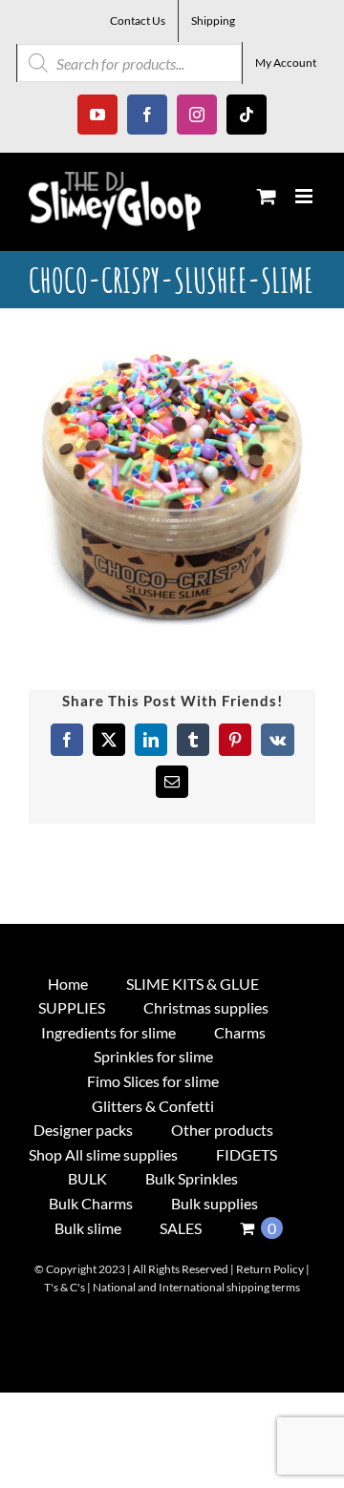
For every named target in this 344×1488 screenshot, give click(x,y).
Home (68, 984)
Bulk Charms (91, 1203)
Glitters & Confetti (153, 1106)
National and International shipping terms (196, 1287)
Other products (222, 1130)
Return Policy (270, 1269)
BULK (87, 1178)
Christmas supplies (206, 1007)
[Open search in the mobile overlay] (129, 63)
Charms (240, 1032)
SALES (181, 1228)
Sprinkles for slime (153, 1056)
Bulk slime (87, 1228)
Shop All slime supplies (103, 1154)
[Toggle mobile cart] (266, 196)
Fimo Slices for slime (153, 1081)
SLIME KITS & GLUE (192, 984)
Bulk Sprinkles (191, 1178)
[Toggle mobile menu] (305, 196)
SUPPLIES (71, 1007)
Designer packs (83, 1130)
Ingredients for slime (108, 1032)
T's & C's (64, 1287)
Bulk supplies (214, 1203)
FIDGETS (246, 1154)
